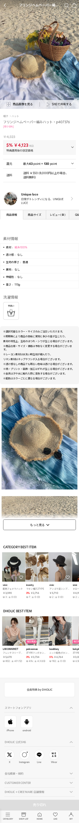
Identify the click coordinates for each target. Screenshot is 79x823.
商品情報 (11, 215)
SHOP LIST (23, 819)
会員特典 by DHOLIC (39, 690)
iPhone (10, 730)
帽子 (5, 116)
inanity (30, 585)
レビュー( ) (57, 215)
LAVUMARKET (10, 649)
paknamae (32, 649)
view (71, 199)
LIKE (55, 819)
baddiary (54, 649)
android (27, 730)
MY (71, 819)
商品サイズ (34, 215)
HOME (40, 819)
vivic (5, 585)
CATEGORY (8, 819)
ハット (15, 116)
